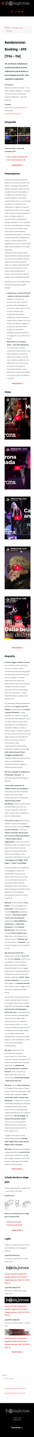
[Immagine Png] (18, 1204)
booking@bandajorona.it (13, 114)
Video (24, 1388)
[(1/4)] (11, 131)
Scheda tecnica (16, 1393)
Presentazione (17, 1388)
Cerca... (4, 1375)
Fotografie (8, 1388)
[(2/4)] (11, 140)
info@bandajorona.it (21, 107)
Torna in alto (17, 165)
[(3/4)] (24, 131)
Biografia (8, 1393)
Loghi (23, 1393)
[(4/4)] (24, 140)
